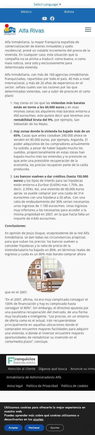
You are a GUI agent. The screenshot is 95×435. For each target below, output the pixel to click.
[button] (88, 30)
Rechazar (34, 427)
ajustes (38, 419)
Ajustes (54, 427)
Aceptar (13, 427)
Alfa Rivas (31, 30)
